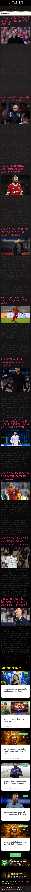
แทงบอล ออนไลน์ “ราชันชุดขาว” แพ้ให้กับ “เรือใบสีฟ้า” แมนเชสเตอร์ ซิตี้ (15, 423)
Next (28, 662)
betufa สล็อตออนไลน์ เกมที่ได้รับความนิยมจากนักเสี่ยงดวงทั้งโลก (15, 751)
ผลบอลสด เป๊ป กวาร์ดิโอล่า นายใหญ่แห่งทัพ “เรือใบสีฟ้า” (14, 300)
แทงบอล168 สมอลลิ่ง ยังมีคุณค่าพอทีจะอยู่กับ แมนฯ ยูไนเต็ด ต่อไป (15, 476)
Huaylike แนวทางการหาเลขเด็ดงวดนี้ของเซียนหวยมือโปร (15, 690)
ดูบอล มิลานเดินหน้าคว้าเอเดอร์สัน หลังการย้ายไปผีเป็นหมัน (15, 783)
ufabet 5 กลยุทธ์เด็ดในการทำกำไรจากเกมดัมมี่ (14, 720)
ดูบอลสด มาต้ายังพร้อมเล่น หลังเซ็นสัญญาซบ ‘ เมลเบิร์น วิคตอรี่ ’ (13, 168)
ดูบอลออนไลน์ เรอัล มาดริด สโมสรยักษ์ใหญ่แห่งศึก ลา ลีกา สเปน (14, 362)
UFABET (21, 887)
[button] (15, 8)
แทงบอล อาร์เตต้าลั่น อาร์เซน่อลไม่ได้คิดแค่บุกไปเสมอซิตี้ (15, 20)
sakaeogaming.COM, (10, 889)
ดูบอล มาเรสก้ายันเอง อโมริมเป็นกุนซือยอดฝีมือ (15, 98)
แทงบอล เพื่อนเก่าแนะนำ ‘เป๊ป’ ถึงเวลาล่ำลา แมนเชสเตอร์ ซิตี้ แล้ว (14, 232)
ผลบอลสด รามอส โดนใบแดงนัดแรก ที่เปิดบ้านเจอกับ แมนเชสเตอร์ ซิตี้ (14, 601)
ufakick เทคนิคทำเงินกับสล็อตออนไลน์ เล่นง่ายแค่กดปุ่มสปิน (15, 843)
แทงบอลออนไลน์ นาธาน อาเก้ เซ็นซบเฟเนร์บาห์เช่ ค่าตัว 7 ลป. (15, 813)
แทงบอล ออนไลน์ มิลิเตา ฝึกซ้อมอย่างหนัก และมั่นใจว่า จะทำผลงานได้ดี (15, 541)
